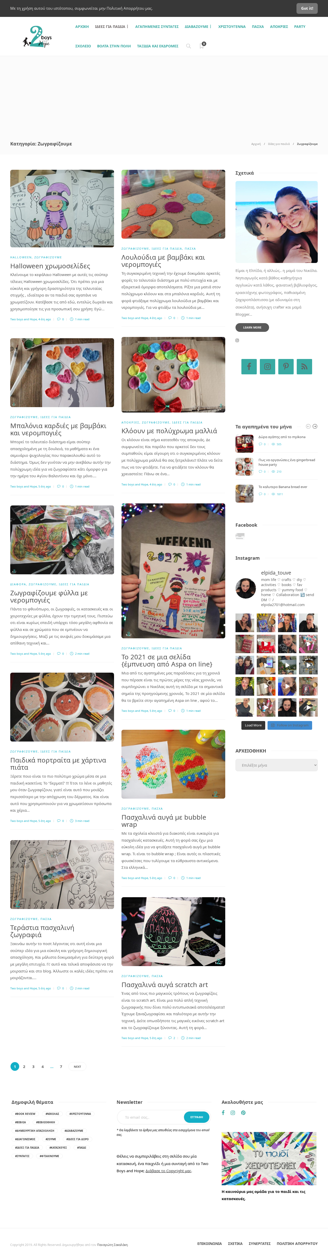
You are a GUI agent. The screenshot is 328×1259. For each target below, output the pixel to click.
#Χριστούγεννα (80, 1114)
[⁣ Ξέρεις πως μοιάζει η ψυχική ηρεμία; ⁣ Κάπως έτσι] (287, 707)
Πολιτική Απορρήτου (297, 1243)
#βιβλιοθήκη (45, 1122)
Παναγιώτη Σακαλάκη (112, 1245)
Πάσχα (258, 26)
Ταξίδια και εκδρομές (157, 46)
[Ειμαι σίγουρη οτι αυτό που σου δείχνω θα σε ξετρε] (266, 644)
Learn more (252, 327)
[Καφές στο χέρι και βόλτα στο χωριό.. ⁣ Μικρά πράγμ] (308, 665)
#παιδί (81, 1147)
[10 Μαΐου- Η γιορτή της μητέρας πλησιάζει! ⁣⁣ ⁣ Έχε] (266, 707)
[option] (276, 469)
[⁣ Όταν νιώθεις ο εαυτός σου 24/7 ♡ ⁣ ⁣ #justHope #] (244, 707)
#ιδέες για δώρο (77, 1139)
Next (77, 1066)
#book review (25, 1114)
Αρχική (256, 144)
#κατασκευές (58, 1147)
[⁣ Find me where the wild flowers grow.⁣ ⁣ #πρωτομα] (244, 686)
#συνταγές (22, 1156)
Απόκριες (279, 26)
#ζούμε (51, 1139)
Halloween (21, 257)
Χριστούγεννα (232, 26)
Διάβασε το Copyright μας (168, 1170)
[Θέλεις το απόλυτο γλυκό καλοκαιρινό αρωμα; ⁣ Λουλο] (308, 644)
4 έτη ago (44, 319)
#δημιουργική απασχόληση (34, 1131)
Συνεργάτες (260, 1243)
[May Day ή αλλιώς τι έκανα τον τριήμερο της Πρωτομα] (287, 665)
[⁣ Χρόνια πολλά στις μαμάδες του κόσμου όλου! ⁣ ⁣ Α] (244, 665)
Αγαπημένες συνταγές (157, 26)
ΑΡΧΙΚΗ (82, 26)
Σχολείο (83, 46)
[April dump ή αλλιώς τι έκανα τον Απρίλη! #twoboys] (287, 686)
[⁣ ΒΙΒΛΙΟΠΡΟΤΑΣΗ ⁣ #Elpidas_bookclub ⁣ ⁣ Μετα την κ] (308, 686)
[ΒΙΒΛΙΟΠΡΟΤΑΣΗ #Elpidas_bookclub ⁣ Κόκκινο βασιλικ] (244, 644)
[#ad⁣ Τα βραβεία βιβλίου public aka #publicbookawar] (266, 665)
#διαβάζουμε (74, 1131)
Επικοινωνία (209, 1243)
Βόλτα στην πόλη (114, 46)
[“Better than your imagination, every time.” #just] (244, 622)
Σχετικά (235, 1243)
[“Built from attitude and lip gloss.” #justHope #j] (308, 622)
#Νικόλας (52, 1114)
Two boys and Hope (23, 319)
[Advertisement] (164, 94)
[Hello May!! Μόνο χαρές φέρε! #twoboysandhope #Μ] (266, 686)
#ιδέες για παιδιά (27, 1147)
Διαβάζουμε (196, 26)
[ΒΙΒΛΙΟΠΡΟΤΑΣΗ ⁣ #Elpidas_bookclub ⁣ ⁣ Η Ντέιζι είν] (266, 622)
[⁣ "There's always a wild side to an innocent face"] (287, 644)
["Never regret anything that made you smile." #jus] (287, 622)
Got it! (307, 8)
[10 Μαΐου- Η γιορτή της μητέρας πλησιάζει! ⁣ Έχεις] (308, 707)
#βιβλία (20, 1122)
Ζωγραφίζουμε (48, 257)
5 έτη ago (44, 486)
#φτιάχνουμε (49, 1156)
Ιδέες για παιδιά (110, 26)
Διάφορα (18, 584)
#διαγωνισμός (25, 1139)
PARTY (299, 26)
